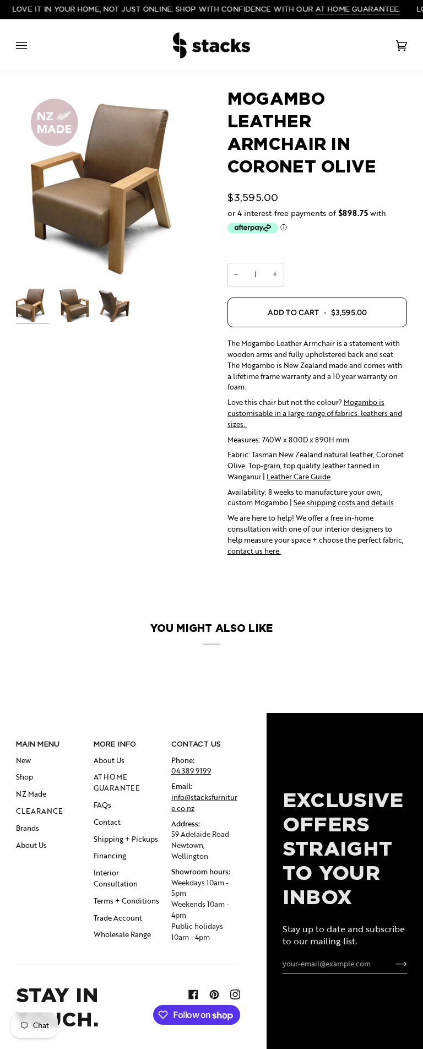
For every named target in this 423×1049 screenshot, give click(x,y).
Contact (107, 822)
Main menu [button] (37, 744)
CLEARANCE (39, 811)
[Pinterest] (214, 994)
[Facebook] (193, 994)
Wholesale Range (122, 934)
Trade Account (118, 917)
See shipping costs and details (344, 502)
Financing (110, 855)
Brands (27, 828)
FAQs (102, 804)
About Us (31, 845)
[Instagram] (235, 994)
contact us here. (254, 550)
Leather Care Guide (298, 476)
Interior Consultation (116, 878)
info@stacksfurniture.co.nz (204, 803)
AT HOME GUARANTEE (117, 782)
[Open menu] (32, 45)
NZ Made (31, 793)
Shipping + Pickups (126, 839)
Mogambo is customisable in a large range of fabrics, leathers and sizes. (314, 413)
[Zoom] (114, 185)
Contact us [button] (196, 744)
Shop (24, 776)
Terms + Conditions (126, 900)
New (23, 760)
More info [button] (115, 744)
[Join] (392, 963)
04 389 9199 (191, 770)
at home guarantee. (357, 9)
